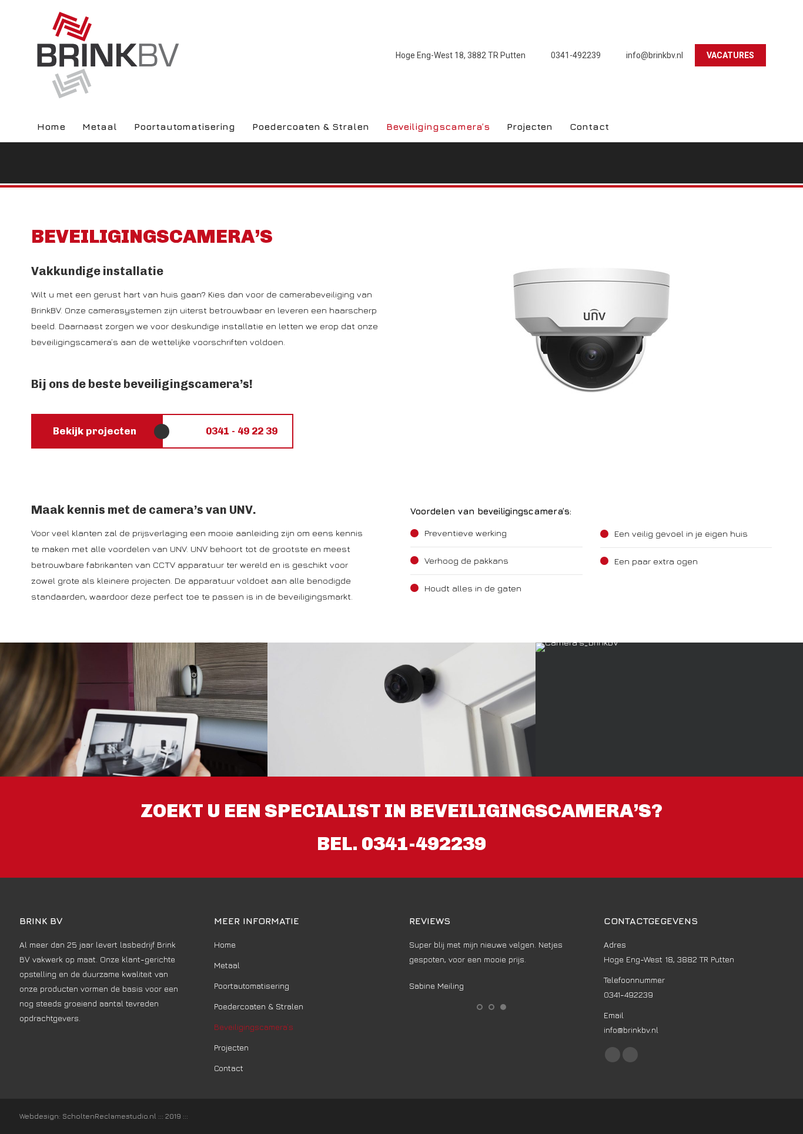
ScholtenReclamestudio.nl (110, 1116)
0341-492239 (576, 55)
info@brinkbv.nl (654, 55)
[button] (480, 1007)
